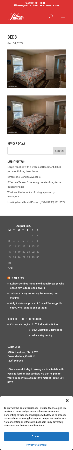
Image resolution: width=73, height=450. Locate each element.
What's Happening (42, 335)
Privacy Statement (36, 445)
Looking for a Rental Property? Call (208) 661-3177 (36, 202)
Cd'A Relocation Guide (45, 324)
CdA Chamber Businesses (47, 329)
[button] (67, 400)
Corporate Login (19, 324)
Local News (17, 278)
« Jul (9, 267)
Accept (36, 436)
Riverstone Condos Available (24, 176)
